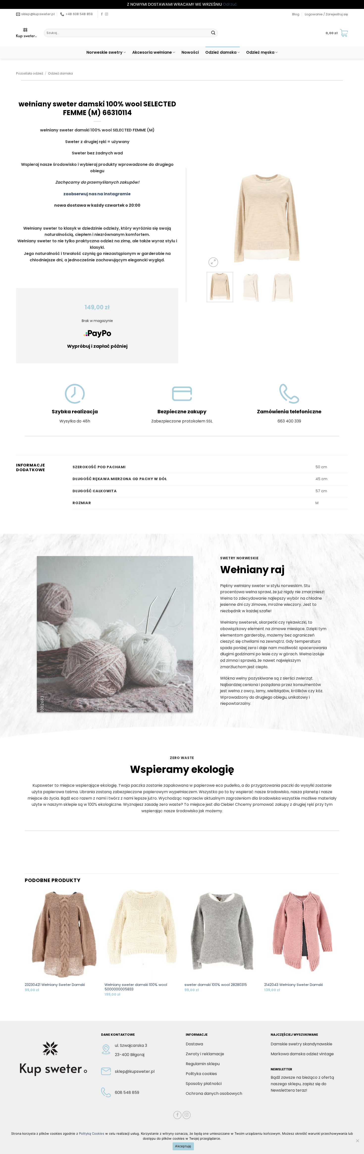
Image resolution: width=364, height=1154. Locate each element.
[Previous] (215, 218)
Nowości (190, 52)
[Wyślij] (213, 33)
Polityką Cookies (91, 1133)
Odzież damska (220, 52)
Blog (295, 14)
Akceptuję (183, 1146)
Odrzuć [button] (230, 4)
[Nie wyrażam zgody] (357, 1142)
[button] (326, 14)
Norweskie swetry (104, 52)
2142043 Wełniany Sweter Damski (293, 984)
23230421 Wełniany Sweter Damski (55, 984)
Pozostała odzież (29, 73)
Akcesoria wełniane (152, 52)
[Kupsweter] (26, 33)
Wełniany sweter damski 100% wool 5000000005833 (135, 987)
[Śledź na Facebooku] (101, 14)
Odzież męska (260, 52)
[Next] (318, 218)
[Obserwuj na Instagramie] (106, 14)
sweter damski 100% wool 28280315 (215, 984)
